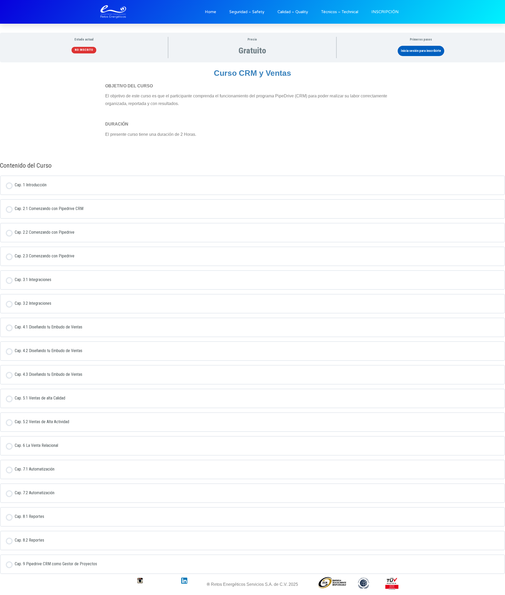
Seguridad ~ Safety (246, 11)
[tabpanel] (252, 110)
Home (210, 11)
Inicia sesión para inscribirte (421, 51)
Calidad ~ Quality (292, 11)
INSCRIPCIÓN (385, 11)
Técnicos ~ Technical (339, 11)
